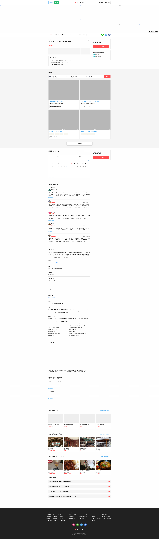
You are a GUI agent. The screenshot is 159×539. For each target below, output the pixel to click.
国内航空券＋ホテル (83, 516)
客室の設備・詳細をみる (55, 106)
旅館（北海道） (51, 297)
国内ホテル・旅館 (72, 514)
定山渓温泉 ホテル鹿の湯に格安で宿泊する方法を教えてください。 (63, 496)
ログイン (101, 2)
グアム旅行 (55, 516)
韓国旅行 (61, 516)
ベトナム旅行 (49, 520)
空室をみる (101, 46)
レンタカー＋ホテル (83, 514)
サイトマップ (94, 514)
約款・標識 (104, 514)
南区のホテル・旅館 (104, 410)
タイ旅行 (61, 518)
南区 (53, 43)
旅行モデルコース (72, 518)
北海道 (49, 43)
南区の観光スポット (104, 434)
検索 (107, 76)
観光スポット (82, 518)
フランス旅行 (62, 520)
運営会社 (93, 520)
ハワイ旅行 (48, 516)
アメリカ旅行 (55, 520)
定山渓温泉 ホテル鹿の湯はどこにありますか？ (59, 486)
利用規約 (93, 516)
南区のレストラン (105, 456)
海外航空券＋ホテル (50, 514)
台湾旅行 (48, 518)
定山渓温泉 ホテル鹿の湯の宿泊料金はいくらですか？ (60, 481)
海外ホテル (59, 514)
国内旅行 (56, 2)
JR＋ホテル (71, 516)
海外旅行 (51, 2)
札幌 (54, 262)
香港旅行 (55, 518)
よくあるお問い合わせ (106, 518)
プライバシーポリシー (96, 518)
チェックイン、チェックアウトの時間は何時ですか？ (60, 491)
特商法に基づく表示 (106, 516)
